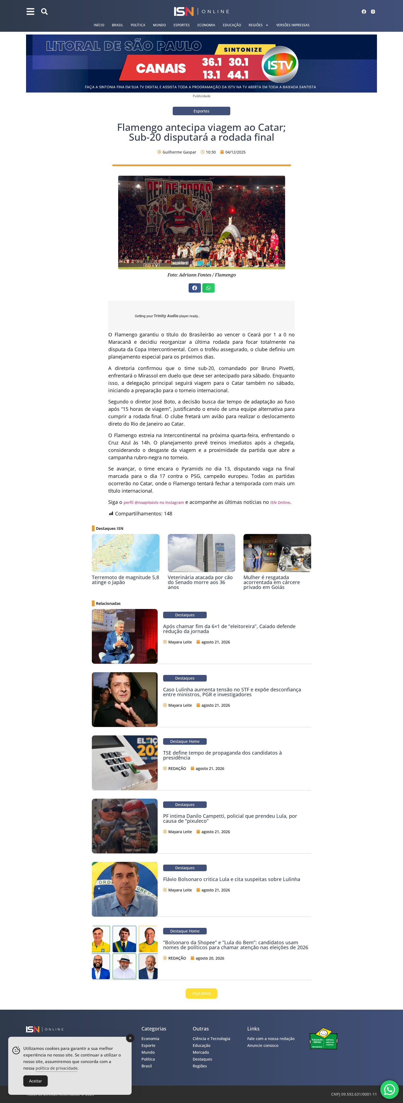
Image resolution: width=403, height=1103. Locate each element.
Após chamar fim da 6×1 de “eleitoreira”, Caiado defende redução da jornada (229, 628)
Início (99, 25)
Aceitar (35, 1081)
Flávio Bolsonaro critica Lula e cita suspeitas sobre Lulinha (231, 879)
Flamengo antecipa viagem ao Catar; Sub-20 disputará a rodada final (201, 132)
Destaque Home (185, 741)
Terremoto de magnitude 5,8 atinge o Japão (125, 579)
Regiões (256, 25)
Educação (232, 25)
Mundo (159, 25)
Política (138, 25)
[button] (195, 288)
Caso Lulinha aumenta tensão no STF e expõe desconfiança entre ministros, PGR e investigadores (232, 692)
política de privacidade (57, 1068)
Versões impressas (293, 25)
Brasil (117, 25)
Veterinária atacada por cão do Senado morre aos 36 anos (200, 582)
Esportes (182, 25)
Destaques (185, 614)
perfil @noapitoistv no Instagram (154, 502)
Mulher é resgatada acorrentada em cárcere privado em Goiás (271, 582)
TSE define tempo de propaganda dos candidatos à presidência (222, 755)
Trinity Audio (166, 315)
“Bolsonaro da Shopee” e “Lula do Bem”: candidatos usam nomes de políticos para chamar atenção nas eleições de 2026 (235, 945)
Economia (206, 25)
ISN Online (280, 502)
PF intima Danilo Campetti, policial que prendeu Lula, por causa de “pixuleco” (230, 818)
